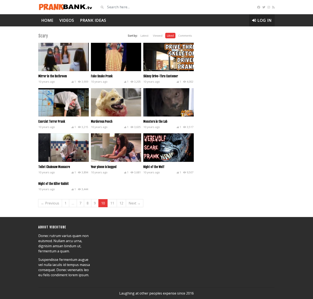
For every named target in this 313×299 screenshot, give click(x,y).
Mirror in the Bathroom (52, 76)
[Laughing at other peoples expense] (65, 7)
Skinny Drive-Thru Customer (160, 76)
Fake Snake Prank (102, 76)
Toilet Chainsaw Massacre (54, 167)
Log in (264, 20)
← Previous (50, 203)
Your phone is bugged (103, 167)
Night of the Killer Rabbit (53, 183)
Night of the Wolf (153, 167)
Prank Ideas (93, 20)
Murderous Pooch (101, 121)
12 (121, 203)
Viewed (157, 35)
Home (47, 20)
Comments (185, 35)
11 (112, 203)
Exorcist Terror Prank (51, 121)
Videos (66, 20)
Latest (144, 35)
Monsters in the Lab (155, 121)
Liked (170, 35)
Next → (135, 203)
